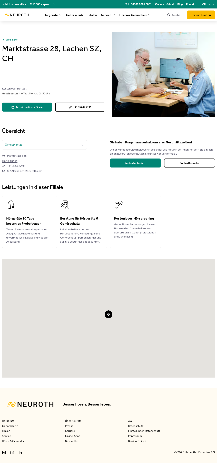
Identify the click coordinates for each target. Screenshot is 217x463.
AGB (130, 421)
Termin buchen (201, 15)
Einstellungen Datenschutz (144, 431)
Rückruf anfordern (135, 163)
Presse (69, 426)
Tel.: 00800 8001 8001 (138, 4)
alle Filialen (10, 39)
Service (106, 15)
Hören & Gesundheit (133, 15)
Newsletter (71, 441)
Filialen (92, 15)
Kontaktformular (189, 163)
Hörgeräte (51, 15)
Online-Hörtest (164, 4)
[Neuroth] (16, 15)
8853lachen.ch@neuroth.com (22, 171)
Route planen (9, 161)
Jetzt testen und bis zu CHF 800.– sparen (26, 4)
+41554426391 (13, 166)
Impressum (135, 436)
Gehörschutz (75, 15)
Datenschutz (136, 426)
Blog (180, 4)
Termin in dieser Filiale (27, 107)
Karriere (70, 431)
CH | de (208, 4)
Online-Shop (72, 436)
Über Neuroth (73, 421)
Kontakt (190, 4)
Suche (173, 15)
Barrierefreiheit (137, 441)
